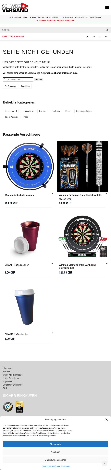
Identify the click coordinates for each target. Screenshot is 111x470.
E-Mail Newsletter (11, 378)
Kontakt (6, 371)
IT (100, 36)
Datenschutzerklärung (51, 466)
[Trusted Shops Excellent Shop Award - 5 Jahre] (19, 407)
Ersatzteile (56, 111)
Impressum (65, 466)
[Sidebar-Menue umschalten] (55, 40)
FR (93, 36)
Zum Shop (25, 86)
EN (106, 36)
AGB (5, 388)
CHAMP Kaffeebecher (17, 265)
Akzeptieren (55, 444)
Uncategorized (11, 111)
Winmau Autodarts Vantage (20, 195)
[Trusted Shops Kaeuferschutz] (8, 406)
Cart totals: (13, 36)
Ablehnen (55, 452)
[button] (106, 419)
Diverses (42, 111)
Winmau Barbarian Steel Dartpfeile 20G (80, 195)
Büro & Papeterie (11, 117)
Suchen (38, 79)
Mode (26, 117)
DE (87, 36)
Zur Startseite (10, 86)
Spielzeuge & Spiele (84, 111)
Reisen (68, 111)
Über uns (7, 368)
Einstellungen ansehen (55, 460)
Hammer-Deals (28, 111)
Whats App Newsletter (13, 374)
